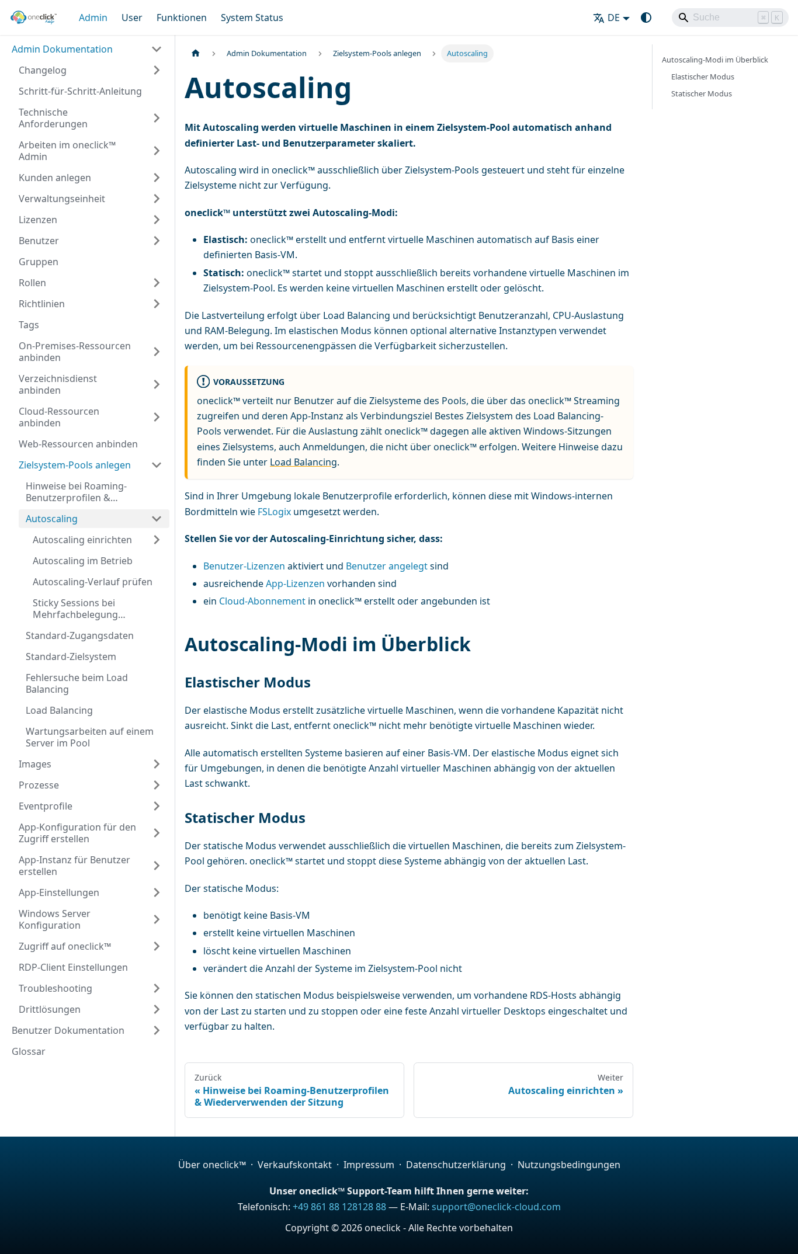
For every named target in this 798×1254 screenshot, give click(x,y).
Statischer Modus (701, 93)
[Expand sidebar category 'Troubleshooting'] (156, 988)
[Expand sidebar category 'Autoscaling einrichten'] (156, 539)
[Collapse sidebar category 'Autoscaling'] (156, 518)
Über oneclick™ (212, 1164)
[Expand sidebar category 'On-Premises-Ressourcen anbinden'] (156, 351)
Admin (93, 17)
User (132, 17)
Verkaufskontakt (295, 1164)
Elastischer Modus (702, 76)
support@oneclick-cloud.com (496, 1206)
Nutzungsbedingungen (569, 1164)
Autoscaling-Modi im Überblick (715, 59)
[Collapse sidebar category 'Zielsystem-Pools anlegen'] (156, 465)
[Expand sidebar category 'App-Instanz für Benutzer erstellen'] (156, 865)
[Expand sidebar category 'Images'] (156, 764)
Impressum (369, 1164)
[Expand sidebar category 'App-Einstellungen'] (156, 892)
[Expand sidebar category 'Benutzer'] (156, 240)
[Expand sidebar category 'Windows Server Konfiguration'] (156, 919)
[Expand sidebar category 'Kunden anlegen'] (156, 177)
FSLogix (274, 511)
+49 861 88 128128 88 (339, 1206)
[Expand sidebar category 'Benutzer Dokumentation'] (156, 1030)
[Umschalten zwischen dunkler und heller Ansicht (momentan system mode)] (646, 17)
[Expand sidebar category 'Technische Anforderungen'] (156, 118)
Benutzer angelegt (387, 566)
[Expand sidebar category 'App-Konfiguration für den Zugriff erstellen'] (156, 833)
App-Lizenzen (295, 583)
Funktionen (182, 17)
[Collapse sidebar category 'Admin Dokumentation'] (156, 49)
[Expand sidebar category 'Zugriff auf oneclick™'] (156, 946)
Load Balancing (303, 462)
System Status (252, 17)
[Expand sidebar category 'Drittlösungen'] (156, 1009)
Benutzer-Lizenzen (244, 566)
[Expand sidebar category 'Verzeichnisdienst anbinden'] (156, 384)
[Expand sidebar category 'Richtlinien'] (156, 303)
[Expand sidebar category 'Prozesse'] (156, 785)
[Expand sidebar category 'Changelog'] (156, 70)
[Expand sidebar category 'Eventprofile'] (156, 806)
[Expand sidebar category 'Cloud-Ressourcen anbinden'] (156, 417)
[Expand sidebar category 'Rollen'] (156, 282)
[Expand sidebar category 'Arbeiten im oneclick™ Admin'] (156, 151)
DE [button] (614, 17)
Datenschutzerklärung (456, 1164)
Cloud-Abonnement (262, 601)
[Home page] (196, 53)
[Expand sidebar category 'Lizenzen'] (156, 219)
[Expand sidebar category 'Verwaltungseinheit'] (156, 198)
